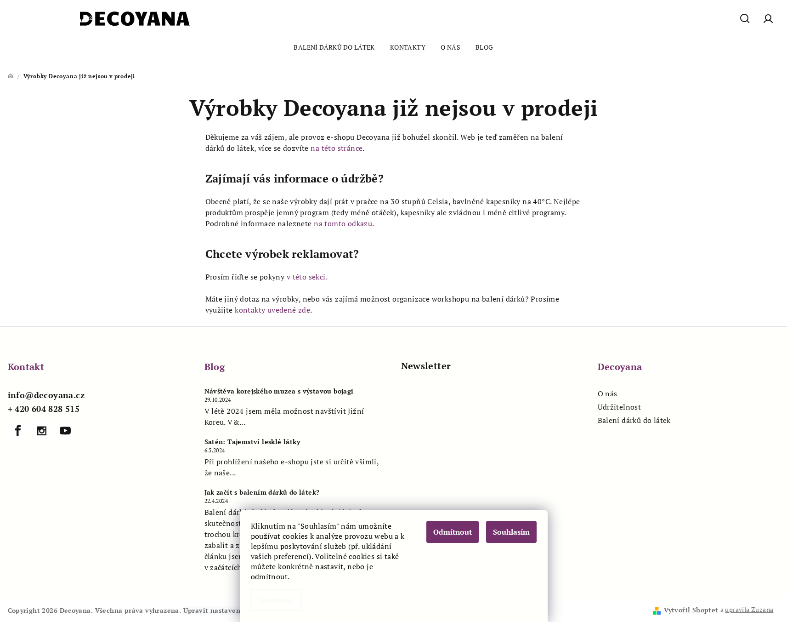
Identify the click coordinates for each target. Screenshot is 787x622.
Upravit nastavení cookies (226, 610)
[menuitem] (334, 47)
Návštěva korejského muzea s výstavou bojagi (279, 391)
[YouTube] (65, 430)
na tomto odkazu (343, 223)
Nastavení (276, 600)
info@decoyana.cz (46, 394)
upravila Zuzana (749, 609)
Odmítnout (452, 532)
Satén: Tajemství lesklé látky (252, 442)
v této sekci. (307, 277)
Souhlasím (511, 532)
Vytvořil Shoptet (691, 609)
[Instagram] (41, 430)
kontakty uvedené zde (272, 310)
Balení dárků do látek (634, 420)
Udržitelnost (619, 407)
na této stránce (336, 148)
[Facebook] (18, 430)
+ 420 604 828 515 (44, 408)
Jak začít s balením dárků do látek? (262, 492)
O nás (607, 393)
